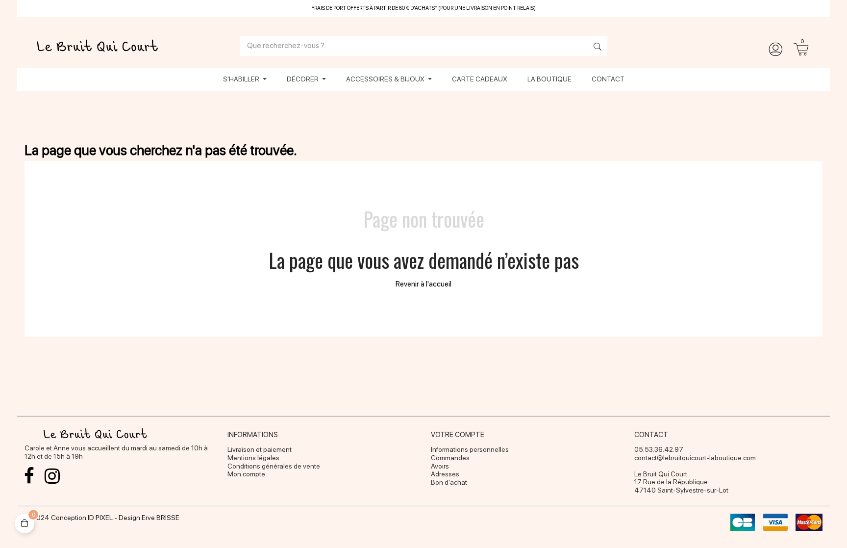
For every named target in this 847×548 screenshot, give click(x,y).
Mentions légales (253, 458)
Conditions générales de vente (273, 466)
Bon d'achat (449, 482)
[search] (595, 47)
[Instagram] (52, 476)
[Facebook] (29, 476)
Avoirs (440, 466)
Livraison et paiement (259, 449)
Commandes (450, 458)
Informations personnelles (470, 449)
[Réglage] (775, 49)
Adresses (445, 474)
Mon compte (246, 474)
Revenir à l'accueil (423, 284)
